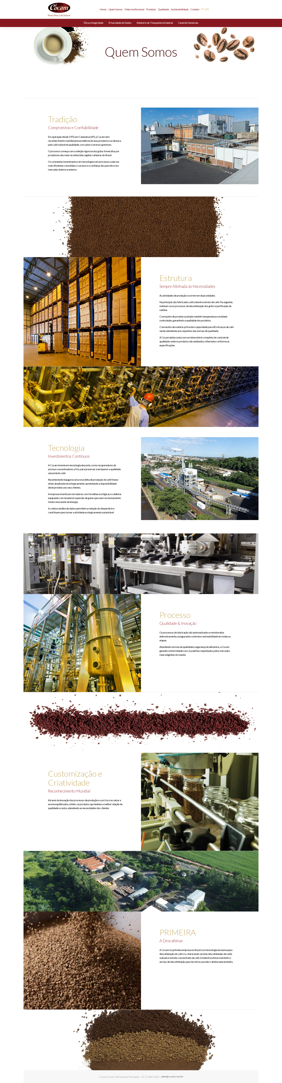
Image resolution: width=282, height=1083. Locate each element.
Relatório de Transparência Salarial (155, 22)
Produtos (151, 9)
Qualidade (163, 9)
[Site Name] (59, 9)
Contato (194, 9)
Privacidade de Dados (120, 22)
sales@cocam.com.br (172, 1076)
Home (103, 9)
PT (202, 9)
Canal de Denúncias (188, 22)
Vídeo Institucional (134, 9)
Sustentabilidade (179, 9)
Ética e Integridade (93, 22)
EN (207, 9)
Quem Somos (116, 9)
